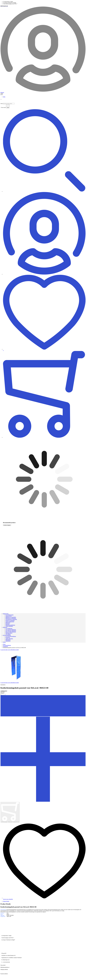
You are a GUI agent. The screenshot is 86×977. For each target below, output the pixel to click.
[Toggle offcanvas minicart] (44, 394)
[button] (43, 716)
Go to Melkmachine (9, 614)
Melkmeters (8, 622)
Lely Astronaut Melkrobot (11, 629)
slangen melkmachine (10, 621)
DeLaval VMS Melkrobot (11, 631)
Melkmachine (5, 613)
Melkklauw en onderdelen (11, 617)
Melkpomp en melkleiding (11, 618)
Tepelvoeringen (9, 616)
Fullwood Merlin (9, 633)
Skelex (4, 642)
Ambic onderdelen (9, 638)
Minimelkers (8, 639)
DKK (4, 96)
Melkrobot (5, 627)
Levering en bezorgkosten (6, 942)
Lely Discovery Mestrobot (11, 630)
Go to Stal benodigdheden (11, 636)
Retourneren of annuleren (6, 944)
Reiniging (7, 623)
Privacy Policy (4, 946)
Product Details (6, 901)
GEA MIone (8, 634)
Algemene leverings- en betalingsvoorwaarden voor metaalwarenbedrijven (16, 948)
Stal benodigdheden (7, 635)
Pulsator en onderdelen (10, 620)
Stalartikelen (8, 640)
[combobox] (43, 105)
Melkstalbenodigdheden (10, 625)
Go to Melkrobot (9, 628)
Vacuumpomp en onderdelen (11, 619)
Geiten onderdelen (9, 626)
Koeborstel (8, 637)
